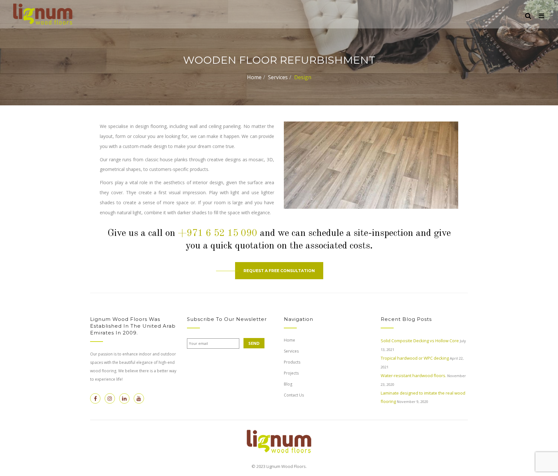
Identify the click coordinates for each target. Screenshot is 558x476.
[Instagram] (110, 398)
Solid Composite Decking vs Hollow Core (420, 341)
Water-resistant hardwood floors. (413, 375)
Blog (288, 384)
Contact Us (294, 395)
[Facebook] (95, 398)
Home (254, 77)
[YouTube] (139, 398)
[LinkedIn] (124, 398)
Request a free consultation (279, 270)
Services (278, 77)
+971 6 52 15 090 (217, 233)
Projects (291, 373)
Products (292, 362)
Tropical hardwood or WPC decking (415, 358)
